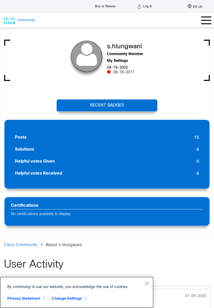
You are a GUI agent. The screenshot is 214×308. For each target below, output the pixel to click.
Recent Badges (107, 105)
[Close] (146, 283)
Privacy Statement (23, 298)
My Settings (117, 61)
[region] (76, 292)
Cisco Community (21, 245)
